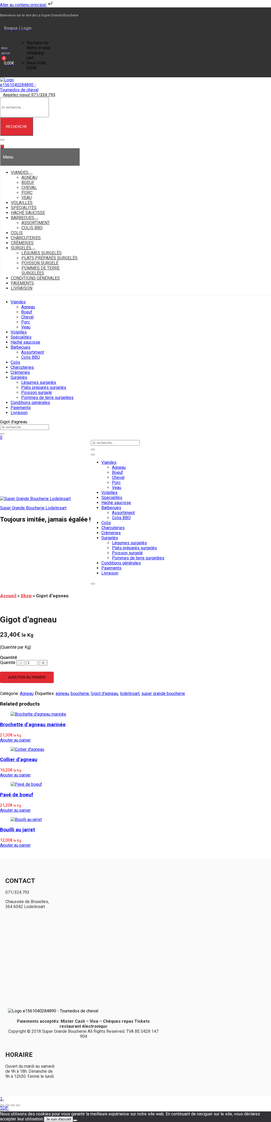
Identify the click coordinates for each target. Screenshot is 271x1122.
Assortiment (32, 352)
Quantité (7, 662)
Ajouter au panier (27, 677)
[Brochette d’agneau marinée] (38, 714)
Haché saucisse (25, 342)
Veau (25, 327)
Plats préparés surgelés (43, 387)
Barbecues (20, 347)
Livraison (19, 412)
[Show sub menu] (30, 174)
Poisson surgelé (36, 392)
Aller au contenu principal (23, 4)
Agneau (28, 306)
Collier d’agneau (18, 759)
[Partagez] (13, 1105)
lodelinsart (129, 693)
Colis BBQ (30, 357)
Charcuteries (22, 367)
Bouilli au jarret (17, 830)
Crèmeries (20, 372)
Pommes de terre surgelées (47, 397)
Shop (26, 595)
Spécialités (21, 337)
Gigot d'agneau (104, 693)
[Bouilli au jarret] (26, 819)
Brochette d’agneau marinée (33, 725)
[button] (8, 55)
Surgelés (19, 377)
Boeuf (26, 312)
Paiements (21, 407)
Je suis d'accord (58, 1119)
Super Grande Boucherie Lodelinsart (33, 507)
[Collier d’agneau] (27, 749)
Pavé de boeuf (16, 795)
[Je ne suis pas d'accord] (75, 1120)
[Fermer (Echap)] (18, 1105)
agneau (62, 693)
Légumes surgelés (38, 382)
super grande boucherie (163, 693)
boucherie (80, 693)
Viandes (18, 301)
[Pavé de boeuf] (26, 784)
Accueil (8, 595)
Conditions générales (30, 402)
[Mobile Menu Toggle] (2, 140)
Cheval (27, 317)
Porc (25, 322)
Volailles (19, 332)
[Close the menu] (2, 146)
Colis (15, 362)
